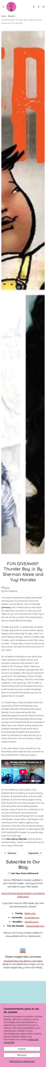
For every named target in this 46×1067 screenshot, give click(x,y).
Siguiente (33, 853)
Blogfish (11, 16)
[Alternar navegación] (3, 7)
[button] (33, 7)
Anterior (12, 853)
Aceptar (22, 1048)
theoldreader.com (35, 925)
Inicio (3, 16)
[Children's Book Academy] (11, 7)
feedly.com (30, 913)
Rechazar (22, 1055)
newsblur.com (32, 921)
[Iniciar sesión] (38, 7)
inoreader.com (32, 917)
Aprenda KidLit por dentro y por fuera (23, 960)
